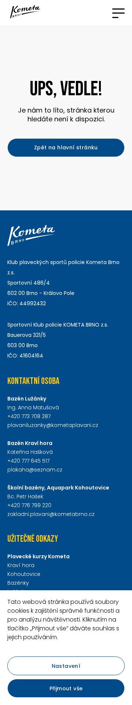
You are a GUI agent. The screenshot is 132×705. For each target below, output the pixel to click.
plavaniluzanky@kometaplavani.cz (52, 425)
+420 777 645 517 (28, 460)
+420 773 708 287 (29, 416)
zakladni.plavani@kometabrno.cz (51, 514)
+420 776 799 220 (29, 505)
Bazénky (18, 583)
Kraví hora (20, 565)
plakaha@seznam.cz (34, 469)
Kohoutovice (23, 574)
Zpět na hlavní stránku (66, 147)
